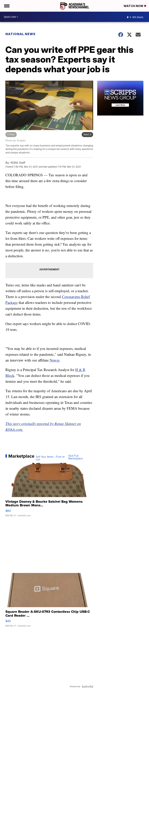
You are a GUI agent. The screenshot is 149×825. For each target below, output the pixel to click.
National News (20, 34)
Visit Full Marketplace (75, 457)
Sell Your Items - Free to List (50, 458)
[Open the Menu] (6, 6)
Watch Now (134, 6)
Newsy (55, 360)
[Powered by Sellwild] (87, 686)
